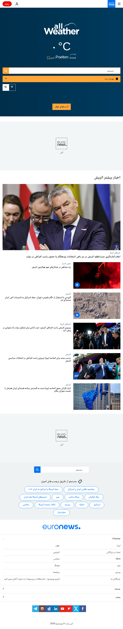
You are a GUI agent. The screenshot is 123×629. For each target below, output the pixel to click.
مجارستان (61, 513)
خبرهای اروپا (115, 252)
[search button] (6, 70)
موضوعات (116, 538)
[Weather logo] (61, 30)
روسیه (67, 505)
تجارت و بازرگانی (113, 552)
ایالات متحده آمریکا (47, 505)
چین (57, 497)
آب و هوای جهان (61, 107)
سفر (118, 566)
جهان (57, 546)
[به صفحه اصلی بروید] (111, 4)
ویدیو (117, 572)
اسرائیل (97, 505)
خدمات (117, 589)
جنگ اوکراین (94, 497)
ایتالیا (81, 505)
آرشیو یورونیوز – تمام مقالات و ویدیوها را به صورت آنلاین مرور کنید (32, 579)
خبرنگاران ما (115, 579)
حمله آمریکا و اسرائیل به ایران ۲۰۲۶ (43, 490)
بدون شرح (66, 263)
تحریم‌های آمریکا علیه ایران (35, 497)
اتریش (68, 294)
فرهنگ (57, 566)
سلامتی (26, 505)
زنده (7, 3)
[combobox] (61, 70)
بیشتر (118, 597)
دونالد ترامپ (74, 497)
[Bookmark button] (47, 57)
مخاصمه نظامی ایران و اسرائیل (81, 490)
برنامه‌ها (56, 572)
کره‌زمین (56, 552)
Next (118, 559)
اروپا (118, 546)
